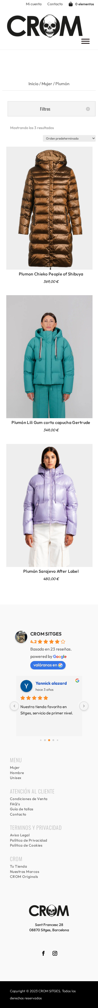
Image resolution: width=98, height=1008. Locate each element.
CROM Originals (24, 876)
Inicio (33, 83)
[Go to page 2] (49, 740)
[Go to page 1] (45, 740)
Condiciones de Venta (29, 798)
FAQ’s (15, 804)
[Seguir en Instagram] (55, 953)
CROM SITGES (46, 634)
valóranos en (45, 664)
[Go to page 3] (53, 740)
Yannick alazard (51, 683)
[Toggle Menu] (85, 41)
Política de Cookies (26, 845)
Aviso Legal (20, 835)
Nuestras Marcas (24, 871)
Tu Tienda (18, 866)
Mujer (47, 83)
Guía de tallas (21, 809)
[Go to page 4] (57, 740)
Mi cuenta (34, 4)
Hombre (17, 772)
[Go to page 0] (40, 740)
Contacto (55, 4)
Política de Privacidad (28, 840)
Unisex (15, 777)
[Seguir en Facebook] (43, 953)
